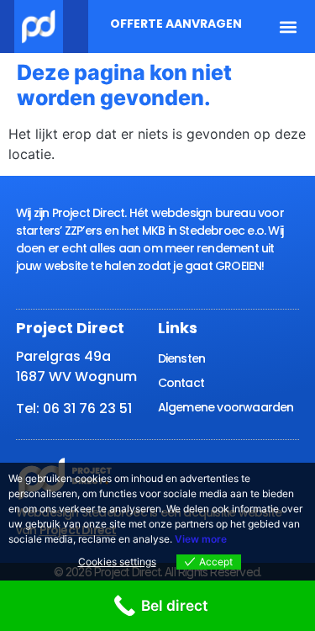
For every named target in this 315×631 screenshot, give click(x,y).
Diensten (182, 358)
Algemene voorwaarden (226, 407)
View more (201, 539)
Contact (181, 382)
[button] (288, 26)
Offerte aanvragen (176, 23)
